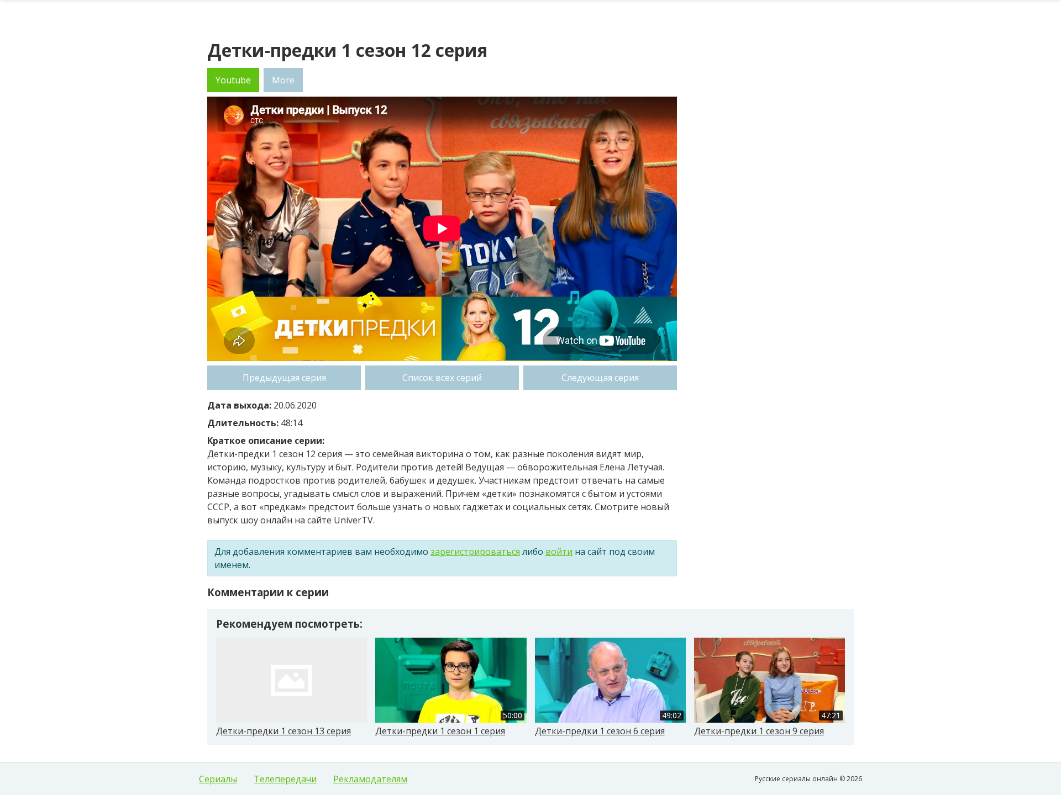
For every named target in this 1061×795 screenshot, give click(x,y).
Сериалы (218, 779)
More (283, 80)
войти (558, 551)
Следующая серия (600, 378)
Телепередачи (285, 779)
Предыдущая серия (284, 378)
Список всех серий (442, 378)
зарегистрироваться (475, 551)
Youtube (233, 80)
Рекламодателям (370, 779)
